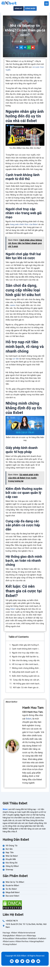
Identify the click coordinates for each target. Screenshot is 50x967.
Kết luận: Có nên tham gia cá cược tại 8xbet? (27, 687)
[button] (46, 3)
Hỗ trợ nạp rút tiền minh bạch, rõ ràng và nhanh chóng (26, 664)
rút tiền (16, 359)
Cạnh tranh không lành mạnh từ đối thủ (26, 649)
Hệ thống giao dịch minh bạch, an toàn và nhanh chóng (27, 683)
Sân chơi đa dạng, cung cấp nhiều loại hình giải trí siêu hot (26, 660)
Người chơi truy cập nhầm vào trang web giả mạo (26, 653)
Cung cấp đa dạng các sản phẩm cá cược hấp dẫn (27, 680)
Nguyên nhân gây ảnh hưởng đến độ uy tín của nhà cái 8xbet (26, 645)
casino (13, 305)
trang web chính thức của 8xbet (24, 224)
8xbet (12, 609)
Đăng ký (18, 8)
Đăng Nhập (30, 8)
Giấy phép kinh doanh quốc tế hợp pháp (26, 672)
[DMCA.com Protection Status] (12, 905)
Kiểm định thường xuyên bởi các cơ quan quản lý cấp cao (26, 676)
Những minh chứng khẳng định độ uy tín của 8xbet (26, 668)
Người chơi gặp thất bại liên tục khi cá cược (26, 656)
